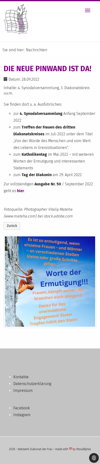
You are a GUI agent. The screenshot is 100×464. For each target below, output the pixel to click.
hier (20, 191)
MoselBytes (83, 449)
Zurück (12, 226)
